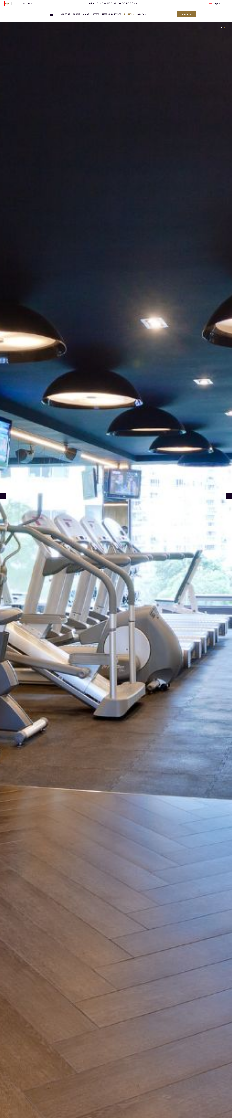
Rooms (76, 14)
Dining (86, 14)
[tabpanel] (116, 570)
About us (65, 14)
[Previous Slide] (3, 496)
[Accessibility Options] (8, 3)
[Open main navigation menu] (51, 14)
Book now (187, 14)
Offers (96, 14)
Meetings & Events (111, 14)
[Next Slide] (229, 496)
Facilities (129, 14)
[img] (41, 14)
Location (141, 14)
